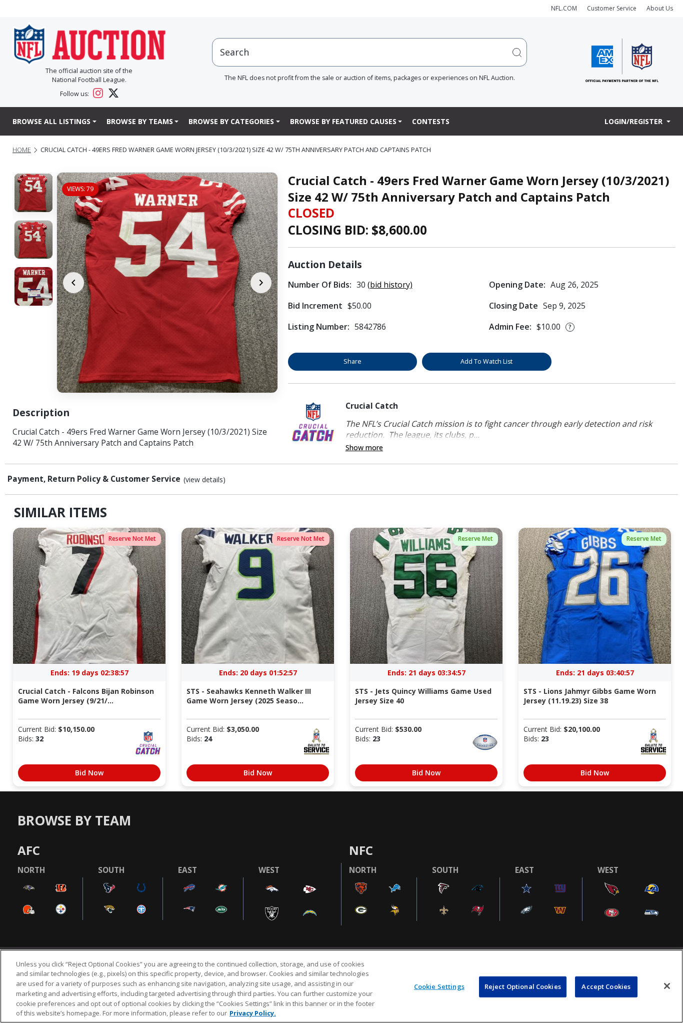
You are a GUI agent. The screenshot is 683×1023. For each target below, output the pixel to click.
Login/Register (634, 121)
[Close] (667, 986)
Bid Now (89, 772)
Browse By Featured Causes (343, 121)
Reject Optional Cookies (522, 986)
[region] (341, 986)
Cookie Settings (439, 986)
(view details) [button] (205, 479)
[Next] (261, 282)
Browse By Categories (231, 121)
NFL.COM (564, 8)
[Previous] (73, 282)
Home (21, 150)
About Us (659, 8)
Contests (431, 121)
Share (353, 361)
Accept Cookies (606, 986)
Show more (364, 447)
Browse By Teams (139, 121)
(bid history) (390, 284)
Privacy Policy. (253, 1012)
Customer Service (611, 8)
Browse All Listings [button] (51, 121)
